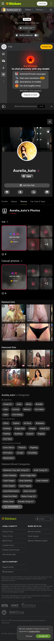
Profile (4, 201)
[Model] (49, 121)
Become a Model (34, 532)
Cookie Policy (34, 631)
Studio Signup (33, 536)
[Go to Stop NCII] (17, 612)
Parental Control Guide (10, 550)
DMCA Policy (7, 541)
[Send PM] (47, 192)
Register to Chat (30, 95)
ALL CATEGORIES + (12, 507)
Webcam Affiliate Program (37, 541)
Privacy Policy (7, 532)
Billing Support (8, 572)
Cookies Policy (8, 545)
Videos (29, 9)
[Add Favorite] (4, 46)
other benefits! (35, 91)
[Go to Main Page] (16, 3)
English (42, 519)
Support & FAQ (8, 567)
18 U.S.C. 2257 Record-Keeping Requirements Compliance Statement (24, 622)
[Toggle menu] (3, 3)
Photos (40, 9)
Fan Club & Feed (37, 201)
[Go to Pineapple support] (4, 612)
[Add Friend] (33, 192)
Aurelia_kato (8, 395)
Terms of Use (7, 536)
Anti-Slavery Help (9, 554)
